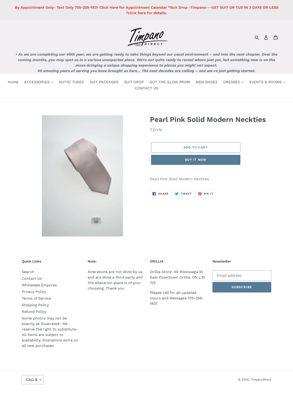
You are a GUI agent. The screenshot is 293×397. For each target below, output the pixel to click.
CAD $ (31, 380)
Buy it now (195, 159)
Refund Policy (34, 311)
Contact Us (32, 278)
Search (28, 272)
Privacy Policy (34, 292)
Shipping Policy (35, 305)
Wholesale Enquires (39, 285)
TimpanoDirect (260, 379)
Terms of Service (36, 298)
